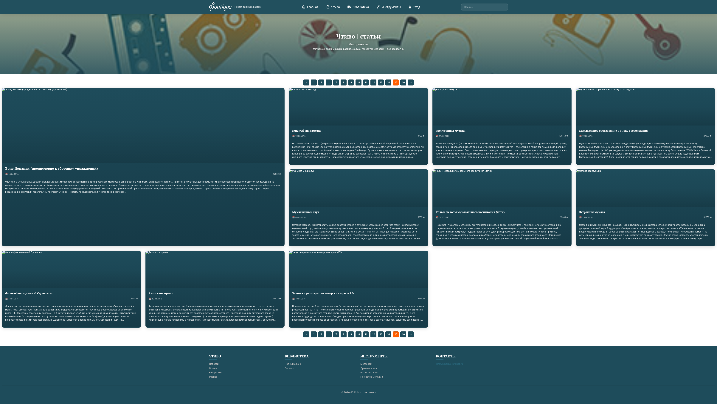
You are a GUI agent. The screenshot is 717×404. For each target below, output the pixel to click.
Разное (213, 376)
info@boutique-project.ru (449, 363)
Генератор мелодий (371, 376)
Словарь (289, 368)
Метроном (366, 363)
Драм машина (368, 368)
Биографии (215, 372)
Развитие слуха (369, 372)
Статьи (213, 368)
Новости (214, 363)
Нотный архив (293, 363)
